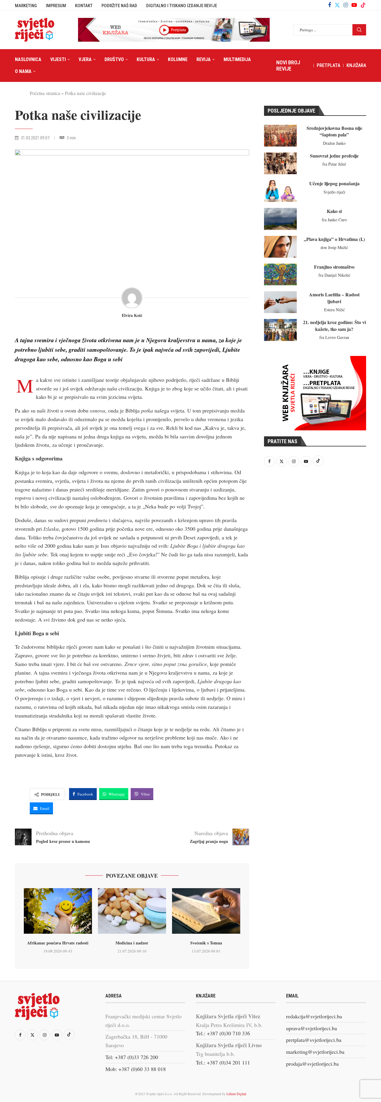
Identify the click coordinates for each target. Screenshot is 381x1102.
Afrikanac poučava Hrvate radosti (57, 943)
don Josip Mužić (334, 247)
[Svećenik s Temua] (206, 911)
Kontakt (84, 5)
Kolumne (178, 59)
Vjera (85, 59)
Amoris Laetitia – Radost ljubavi (334, 297)
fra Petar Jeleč (334, 164)
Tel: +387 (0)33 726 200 (131, 1057)
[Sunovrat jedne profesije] (280, 163)
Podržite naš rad (119, 5)
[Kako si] (280, 219)
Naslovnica (28, 59)
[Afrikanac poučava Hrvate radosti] (58, 911)
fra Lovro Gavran (334, 337)
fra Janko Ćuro (334, 219)
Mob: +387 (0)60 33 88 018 (135, 1069)
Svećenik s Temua (206, 943)
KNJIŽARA (356, 65)
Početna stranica (45, 93)
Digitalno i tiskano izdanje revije (181, 5)
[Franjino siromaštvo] (280, 274)
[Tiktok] (363, 5)
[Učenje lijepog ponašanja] (280, 191)
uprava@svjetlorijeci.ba (311, 1028)
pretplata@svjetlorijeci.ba (313, 1039)
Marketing (26, 5)
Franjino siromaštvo (334, 266)
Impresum (56, 5)
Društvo (114, 59)
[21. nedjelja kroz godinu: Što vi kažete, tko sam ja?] (280, 330)
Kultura (146, 59)
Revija (203, 59)
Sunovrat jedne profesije (334, 155)
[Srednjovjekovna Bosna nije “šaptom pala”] (280, 136)
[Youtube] (354, 5)
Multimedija (237, 59)
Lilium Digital (236, 1093)
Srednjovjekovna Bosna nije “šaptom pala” (334, 131)
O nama (23, 71)
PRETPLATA (328, 65)
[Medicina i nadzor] (132, 911)
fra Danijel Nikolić (334, 275)
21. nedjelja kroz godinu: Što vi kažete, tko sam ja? (334, 325)
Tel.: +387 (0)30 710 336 (223, 1033)
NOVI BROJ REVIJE (288, 65)
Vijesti (58, 59)
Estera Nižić (334, 309)
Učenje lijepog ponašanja (334, 183)
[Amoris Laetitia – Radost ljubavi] (280, 302)
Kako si (334, 211)
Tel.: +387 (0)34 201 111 (223, 1062)
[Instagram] (345, 5)
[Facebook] (329, 5)
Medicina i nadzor (131, 943)
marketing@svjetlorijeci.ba (315, 1051)
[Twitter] (337, 5)
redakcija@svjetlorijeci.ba (314, 1016)
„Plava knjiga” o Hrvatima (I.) (334, 239)
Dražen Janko (334, 143)
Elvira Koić (132, 315)
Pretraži (359, 29)
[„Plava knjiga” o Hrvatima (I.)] (280, 247)
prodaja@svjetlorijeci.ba (312, 1063)
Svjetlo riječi (334, 192)
